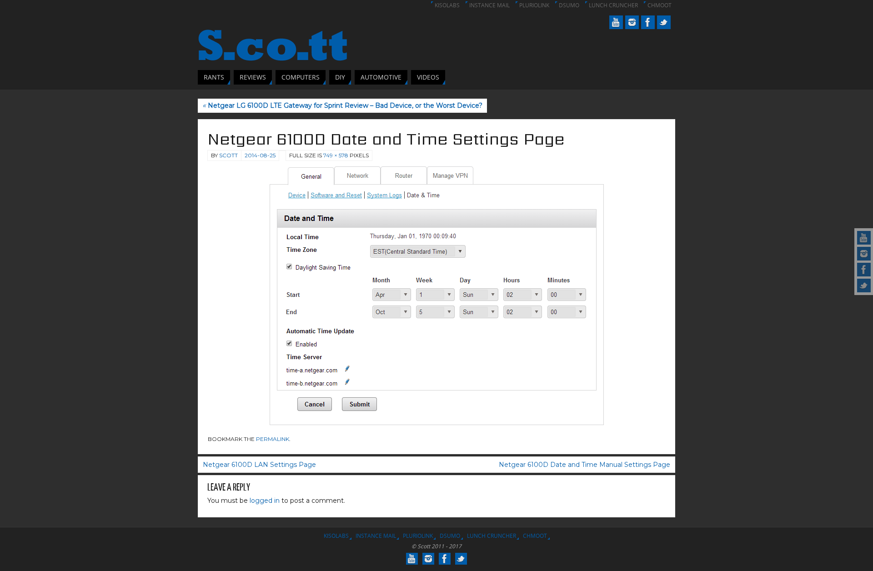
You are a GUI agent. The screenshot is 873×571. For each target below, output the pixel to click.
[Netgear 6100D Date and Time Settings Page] (436, 296)
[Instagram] (864, 253)
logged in (265, 500)
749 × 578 (335, 155)
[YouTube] (864, 238)
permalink (272, 439)
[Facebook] (864, 269)
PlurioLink (534, 5)
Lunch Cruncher (613, 5)
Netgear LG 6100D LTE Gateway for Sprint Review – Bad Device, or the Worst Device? (342, 105)
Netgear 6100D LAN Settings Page (259, 465)
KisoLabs (447, 5)
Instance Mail (489, 5)
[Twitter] (864, 285)
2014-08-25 (260, 155)
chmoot (659, 5)
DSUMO (569, 5)
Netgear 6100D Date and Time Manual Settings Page (584, 465)
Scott (228, 155)
